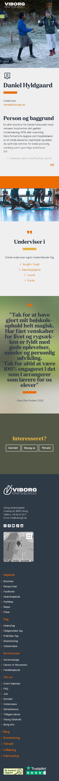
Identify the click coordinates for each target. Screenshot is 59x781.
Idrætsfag (9, 625)
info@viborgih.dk (18, 518)
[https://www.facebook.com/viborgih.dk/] (9, 525)
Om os (8, 677)
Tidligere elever (11, 714)
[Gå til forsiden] (15, 5)
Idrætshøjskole (11, 596)
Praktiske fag (10, 635)
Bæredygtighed (31, 269)
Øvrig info (8, 724)
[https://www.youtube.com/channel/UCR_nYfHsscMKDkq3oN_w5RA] (13, 525)
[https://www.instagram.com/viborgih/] (5, 525)
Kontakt (13, 447)
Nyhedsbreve (10, 709)
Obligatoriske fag (13, 630)
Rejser (6, 606)
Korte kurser (11, 653)
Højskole (9, 575)
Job (5, 693)
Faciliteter (9, 591)
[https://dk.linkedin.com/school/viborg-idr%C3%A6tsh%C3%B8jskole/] (21, 525)
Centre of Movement (15, 664)
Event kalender (11, 683)
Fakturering (11, 756)
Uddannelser (10, 646)
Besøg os (29, 447)
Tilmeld (46, 447)
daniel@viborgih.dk (14, 104)
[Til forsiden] (20, 490)
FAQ (5, 688)
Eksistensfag (10, 641)
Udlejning (9, 750)
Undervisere (10, 704)
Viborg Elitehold (12, 719)
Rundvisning (11, 738)
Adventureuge (11, 659)
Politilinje (8, 601)
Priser (6, 612)
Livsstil (31, 275)
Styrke (31, 280)
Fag (5, 619)
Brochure (8, 581)
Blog (6, 731)
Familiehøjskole (11, 669)
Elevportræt (10, 586)
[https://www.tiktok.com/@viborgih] (17, 525)
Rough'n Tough (31, 264)
